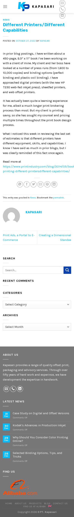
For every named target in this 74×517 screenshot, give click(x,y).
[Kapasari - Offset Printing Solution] (37, 6)
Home (8, 503)
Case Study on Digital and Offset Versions (41, 413)
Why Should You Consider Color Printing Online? (40, 439)
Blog (47, 503)
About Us (21, 503)
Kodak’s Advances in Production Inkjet (39, 425)
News (6, 20)
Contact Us (60, 503)
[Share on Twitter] (33, 184)
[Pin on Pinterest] (47, 184)
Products (35, 503)
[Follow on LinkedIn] (62, 15)
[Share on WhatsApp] (20, 184)
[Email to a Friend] (40, 184)
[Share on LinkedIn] (54, 184)
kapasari (45, 41)
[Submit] (67, 270)
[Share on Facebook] (27, 184)
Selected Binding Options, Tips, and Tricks (37, 454)
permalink (58, 197)
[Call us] (62, 9)
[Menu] (5, 6)
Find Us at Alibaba (34, 506)
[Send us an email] (62, 3)
